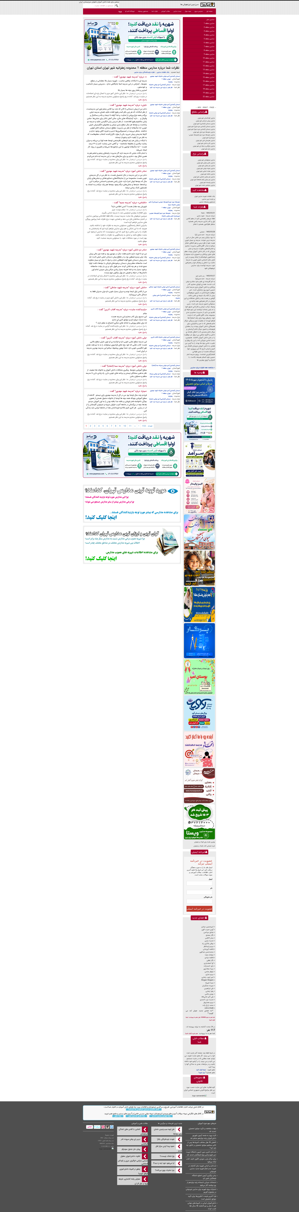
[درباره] (97, 1126)
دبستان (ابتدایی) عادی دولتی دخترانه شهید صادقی (164, 287)
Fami (202, 213)
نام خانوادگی (208, 897)
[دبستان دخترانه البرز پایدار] (199, 496)
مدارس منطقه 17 (208, 85)
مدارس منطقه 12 (208, 66)
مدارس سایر (210, 19)
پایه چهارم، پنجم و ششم (161, 1116)
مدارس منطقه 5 (209, 39)
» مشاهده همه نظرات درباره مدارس (202, 367)
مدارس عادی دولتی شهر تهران (206, 163)
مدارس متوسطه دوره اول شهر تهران (204, 132)
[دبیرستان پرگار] (199, 641)
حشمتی (202, 232)
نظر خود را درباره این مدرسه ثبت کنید (161, 87)
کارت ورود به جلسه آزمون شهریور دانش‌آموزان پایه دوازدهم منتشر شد (203, 1137)
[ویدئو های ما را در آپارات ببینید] (103, 1126)
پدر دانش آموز (200, 276)
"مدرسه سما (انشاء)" (116, 366)
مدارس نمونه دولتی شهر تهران (206, 168)
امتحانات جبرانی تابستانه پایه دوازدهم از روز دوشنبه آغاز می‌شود (201, 1184)
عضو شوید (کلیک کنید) (191, 1034)
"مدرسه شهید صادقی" (119, 287)
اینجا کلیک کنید (201, 1070)
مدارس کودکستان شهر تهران (206, 118)
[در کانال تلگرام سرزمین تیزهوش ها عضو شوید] (111, 1126)
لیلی (144, 105)
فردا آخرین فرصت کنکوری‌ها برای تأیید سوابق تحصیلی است (202, 1197)
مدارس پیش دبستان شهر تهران (205, 121)
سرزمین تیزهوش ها (189, 4)
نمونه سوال (188, 11)
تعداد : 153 (147, 426)
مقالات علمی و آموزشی (140, 1123)
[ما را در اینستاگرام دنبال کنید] (107, 1126)
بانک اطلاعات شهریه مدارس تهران (204, 196)
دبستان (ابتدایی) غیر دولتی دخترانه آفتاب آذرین (165, 309)
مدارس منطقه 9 (209, 54)
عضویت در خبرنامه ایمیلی (199, 908)
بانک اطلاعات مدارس (163, 72)
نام (211, 888)
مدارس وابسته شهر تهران (207, 182)
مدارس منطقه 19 (208, 92)
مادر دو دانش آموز (137, 250)
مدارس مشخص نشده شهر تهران (205, 185)
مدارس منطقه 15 (208, 77)
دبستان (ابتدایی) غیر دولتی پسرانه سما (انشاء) (166, 365)
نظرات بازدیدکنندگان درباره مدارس (144, 72)
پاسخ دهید (142, 99)
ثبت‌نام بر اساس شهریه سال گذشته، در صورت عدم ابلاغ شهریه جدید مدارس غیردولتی (202, 1168)
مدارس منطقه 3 (209, 31)
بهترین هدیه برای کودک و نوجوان (204, 842)
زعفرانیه (170, 82)
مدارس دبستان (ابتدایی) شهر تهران (204, 124)
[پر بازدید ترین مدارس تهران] (132, 503)
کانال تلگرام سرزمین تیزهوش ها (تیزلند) (144, 1109)
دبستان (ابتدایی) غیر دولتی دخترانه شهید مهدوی (165, 76)
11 (130, 426)
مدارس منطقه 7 (209, 46)
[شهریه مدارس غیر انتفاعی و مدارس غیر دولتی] (132, 544)
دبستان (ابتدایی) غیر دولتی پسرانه (160, 374)
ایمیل (210, 879)
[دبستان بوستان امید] (199, 677)
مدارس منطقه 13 (208, 69)
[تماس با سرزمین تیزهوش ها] (89, 1126)
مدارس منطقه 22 (208, 96)
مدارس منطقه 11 (208, 62)
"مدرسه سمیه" (125, 202)
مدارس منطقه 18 (208, 89)
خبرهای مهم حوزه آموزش (207, 1123)
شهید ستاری (200, 216)
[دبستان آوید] (199, 713)
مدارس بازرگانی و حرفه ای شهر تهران (204, 146)
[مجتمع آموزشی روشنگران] (199, 604)
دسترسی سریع (199, 11)
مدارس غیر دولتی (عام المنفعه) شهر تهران (202, 180)
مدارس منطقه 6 (209, 42)
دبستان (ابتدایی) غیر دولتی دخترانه (160, 85)
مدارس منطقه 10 (208, 58)
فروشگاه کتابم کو (129, 11)
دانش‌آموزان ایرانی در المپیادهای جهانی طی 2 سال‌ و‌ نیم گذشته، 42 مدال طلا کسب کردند (202, 1206)
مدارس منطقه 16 (208, 81)
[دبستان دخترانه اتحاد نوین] (199, 749)
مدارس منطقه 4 (209, 35)
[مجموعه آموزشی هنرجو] (199, 785)
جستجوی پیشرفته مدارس (207, 202)
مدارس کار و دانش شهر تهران (206, 143)
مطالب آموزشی (165, 11)
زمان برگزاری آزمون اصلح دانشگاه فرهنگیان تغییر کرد (204, 1177)
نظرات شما (155, 11)
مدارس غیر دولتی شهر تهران (206, 166)
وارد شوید (202, 1073)
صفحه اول (209, 11)
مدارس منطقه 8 (209, 50)
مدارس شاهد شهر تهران (208, 174)
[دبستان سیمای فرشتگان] (199, 532)
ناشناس (142, 202)
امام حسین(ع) (199, 279)
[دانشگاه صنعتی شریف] (199, 391)
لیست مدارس (177, 11)
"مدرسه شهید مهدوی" (128, 77)
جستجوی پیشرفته (143, 11)
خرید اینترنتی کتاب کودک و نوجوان (204, 846)
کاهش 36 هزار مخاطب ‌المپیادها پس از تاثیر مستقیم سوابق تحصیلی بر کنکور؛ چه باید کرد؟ (201, 1145)
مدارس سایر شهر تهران (208, 149)
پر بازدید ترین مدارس (208, 199)
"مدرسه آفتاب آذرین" (113, 309)
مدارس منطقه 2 (209, 27)
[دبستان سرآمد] (199, 459)
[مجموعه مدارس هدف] (199, 568)
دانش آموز (141, 287)
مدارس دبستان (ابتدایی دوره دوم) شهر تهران (201, 129)
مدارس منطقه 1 (209, 23)
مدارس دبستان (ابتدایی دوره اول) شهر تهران (201, 126)
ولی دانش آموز (139, 338)
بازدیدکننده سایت (138, 309)
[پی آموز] (132, 41)
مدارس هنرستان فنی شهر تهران (205, 140)
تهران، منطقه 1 (166, 79)
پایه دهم (117, 1116)
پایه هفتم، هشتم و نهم (136, 1116)
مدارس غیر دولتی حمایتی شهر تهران (204, 177)
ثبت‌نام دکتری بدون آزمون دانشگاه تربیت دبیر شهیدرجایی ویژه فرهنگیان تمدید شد (201, 1153)
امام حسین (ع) (199, 235)
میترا (144, 391)
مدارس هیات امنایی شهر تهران (205, 171)
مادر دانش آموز (139, 171)
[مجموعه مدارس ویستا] (199, 822)
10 (124, 426)
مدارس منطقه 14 (208, 73)
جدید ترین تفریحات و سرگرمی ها (170, 1123)
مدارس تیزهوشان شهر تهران (206, 160)
